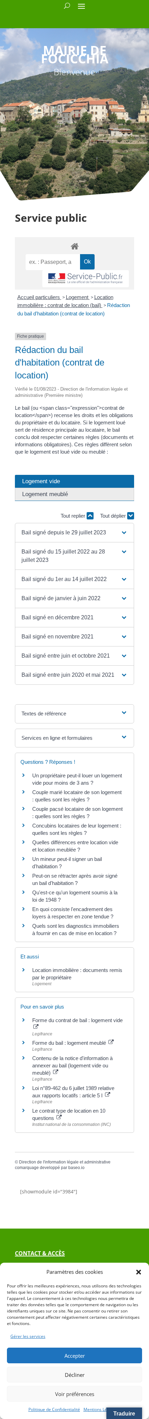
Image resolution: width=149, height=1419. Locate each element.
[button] (138, 1272)
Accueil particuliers (39, 297)
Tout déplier (113, 516)
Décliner (75, 1374)
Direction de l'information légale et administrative (65, 1162)
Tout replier (74, 516)
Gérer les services (27, 1336)
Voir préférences (74, 1393)
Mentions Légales (100, 1409)
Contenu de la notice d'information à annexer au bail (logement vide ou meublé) (72, 1065)
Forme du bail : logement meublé (69, 1043)
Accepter (74, 1355)
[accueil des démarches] (74, 246)
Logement (78, 297)
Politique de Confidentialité (54, 1409)
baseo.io (76, 1167)
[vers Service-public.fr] (85, 278)
